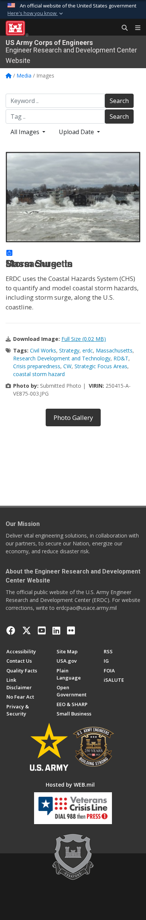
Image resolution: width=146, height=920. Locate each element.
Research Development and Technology (61, 358)
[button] (35, 13)
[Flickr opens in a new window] (71, 630)
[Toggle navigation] (134, 28)
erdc (87, 350)
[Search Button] (122, 28)
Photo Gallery (73, 417)
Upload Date (77, 132)
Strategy (69, 350)
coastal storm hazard (39, 374)
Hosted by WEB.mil (70, 784)
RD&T (120, 358)
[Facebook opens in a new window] (10, 630)
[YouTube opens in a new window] (42, 630)
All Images (25, 132)
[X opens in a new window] (26, 630)
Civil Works (43, 350)
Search (119, 101)
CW (67, 366)
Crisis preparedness (36, 366)
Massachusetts (114, 350)
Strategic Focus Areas (100, 366)
